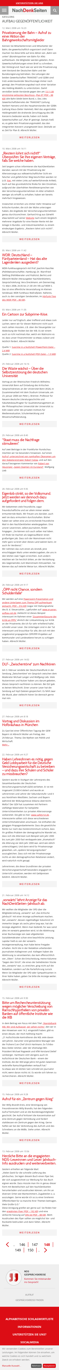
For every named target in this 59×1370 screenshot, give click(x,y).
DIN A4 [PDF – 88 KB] (35, 1214)
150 (30, 1250)
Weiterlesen (29, 137)
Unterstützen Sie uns (29, 3)
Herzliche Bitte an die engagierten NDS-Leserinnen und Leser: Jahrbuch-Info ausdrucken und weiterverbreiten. (29, 1159)
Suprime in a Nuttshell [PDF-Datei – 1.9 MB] (34, 354)
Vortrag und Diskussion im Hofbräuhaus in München (20, 723)
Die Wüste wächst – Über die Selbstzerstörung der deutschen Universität (25, 372)
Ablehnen (36, 1365)
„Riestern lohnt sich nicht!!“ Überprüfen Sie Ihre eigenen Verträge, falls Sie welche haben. (29, 157)
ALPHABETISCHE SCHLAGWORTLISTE (29, 1319)
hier (9, 180)
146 (22, 1244)
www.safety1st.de (40, 814)
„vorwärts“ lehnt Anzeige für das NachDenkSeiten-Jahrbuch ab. (24, 902)
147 (35, 1244)
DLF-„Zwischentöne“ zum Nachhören (29, 664)
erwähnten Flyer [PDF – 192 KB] (22, 1211)
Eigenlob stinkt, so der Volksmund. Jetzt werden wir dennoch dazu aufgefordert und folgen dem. (26, 497)
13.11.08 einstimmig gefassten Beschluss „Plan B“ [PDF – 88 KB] (28, 95)
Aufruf (29, 1294)
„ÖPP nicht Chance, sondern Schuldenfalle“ (22, 591)
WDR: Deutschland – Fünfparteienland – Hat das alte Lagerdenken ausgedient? (24, 258)
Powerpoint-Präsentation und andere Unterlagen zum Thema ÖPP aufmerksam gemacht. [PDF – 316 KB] (27, 602)
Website (30, 217)
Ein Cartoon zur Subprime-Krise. (25, 314)
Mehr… (5, 744)
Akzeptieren (49, 1365)
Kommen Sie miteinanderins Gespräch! (37, 1280)
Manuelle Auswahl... (11, 1365)
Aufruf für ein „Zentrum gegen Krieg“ (27, 1099)
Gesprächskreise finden (30, 1300)
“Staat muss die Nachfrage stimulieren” (20, 442)
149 (18, 1250)
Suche (55, 10)
